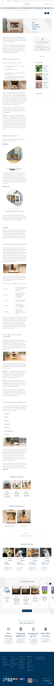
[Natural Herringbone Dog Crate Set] (15, 360)
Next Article (26, 533)
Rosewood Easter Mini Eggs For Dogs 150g (45, 598)
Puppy (16, 1)
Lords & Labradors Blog (10, 10)
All (4, 15)
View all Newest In (27, 610)
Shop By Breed (21, 668)
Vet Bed (6, 417)
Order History (21, 664)
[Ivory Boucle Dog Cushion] (15, 272)
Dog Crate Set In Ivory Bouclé (26, 493)
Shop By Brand (21, 666)
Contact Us (5, 658)
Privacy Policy (29, 661)
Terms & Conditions (29, 664)
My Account (21, 660)
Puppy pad (7, 420)
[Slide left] (46, 13)
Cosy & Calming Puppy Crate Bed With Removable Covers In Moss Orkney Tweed (16, 600)
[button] (1, 4)
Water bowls (7, 424)
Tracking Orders (22, 662)
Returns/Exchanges (6, 664)
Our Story (12, 660)
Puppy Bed (7, 413)
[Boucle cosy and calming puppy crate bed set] (15, 446)
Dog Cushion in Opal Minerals (35, 598)
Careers (12, 665)
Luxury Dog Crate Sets (9, 526)
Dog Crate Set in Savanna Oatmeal (17, 493)
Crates (22, 96)
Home (4, 10)
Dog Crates (23, 526)
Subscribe (42, 48)
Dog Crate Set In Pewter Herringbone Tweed (7, 493)
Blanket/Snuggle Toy (9, 431)
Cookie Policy (29, 659)
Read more (46, 71)
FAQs (3, 666)
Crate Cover (7, 427)
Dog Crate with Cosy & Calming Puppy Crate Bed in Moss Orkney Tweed (26, 600)
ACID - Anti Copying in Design (14, 663)
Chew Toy (7, 434)
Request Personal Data (30, 667)
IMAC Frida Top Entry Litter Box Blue (7, 598)
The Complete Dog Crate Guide (22, 10)
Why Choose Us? (14, 658)
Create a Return (5, 662)
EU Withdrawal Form (30, 670)
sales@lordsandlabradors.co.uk (46, 641)
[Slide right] (48, 13)
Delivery (4, 660)
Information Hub (22, 658)
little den (16, 99)
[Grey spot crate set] (15, 89)
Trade (12, 667)
